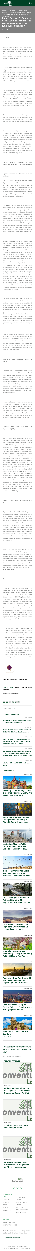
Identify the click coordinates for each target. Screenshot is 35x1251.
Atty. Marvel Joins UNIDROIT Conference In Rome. (17, 764)
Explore (6, 1202)
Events (5, 1207)
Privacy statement (22, 1246)
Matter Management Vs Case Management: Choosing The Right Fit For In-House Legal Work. (16, 821)
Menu (30, 3)
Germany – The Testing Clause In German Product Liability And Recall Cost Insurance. (17, 792)
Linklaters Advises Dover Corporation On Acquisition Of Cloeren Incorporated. (16, 1164)
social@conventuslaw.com (13, 1237)
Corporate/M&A (12, 10)
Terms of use (11, 1246)
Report (14, 708)
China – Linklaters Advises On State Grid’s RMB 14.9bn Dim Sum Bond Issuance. (17, 731)
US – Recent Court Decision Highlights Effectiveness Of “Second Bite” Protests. (15, 926)
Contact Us (7, 1210)
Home (4, 10)
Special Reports (22, 1212)
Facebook (21, 1188)
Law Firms (19, 1207)
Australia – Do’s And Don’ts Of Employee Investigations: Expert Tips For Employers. (17, 980)
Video (5, 1205)
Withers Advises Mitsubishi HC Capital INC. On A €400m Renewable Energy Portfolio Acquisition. (17, 1092)
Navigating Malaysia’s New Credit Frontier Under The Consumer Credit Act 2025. (15, 846)
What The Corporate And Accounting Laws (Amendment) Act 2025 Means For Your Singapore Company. (17, 954)
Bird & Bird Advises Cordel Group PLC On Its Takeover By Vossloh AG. (17, 721)
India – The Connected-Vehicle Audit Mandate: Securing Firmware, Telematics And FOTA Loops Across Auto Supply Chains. (17, 875)
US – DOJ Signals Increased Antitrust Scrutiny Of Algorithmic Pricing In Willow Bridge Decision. (16, 901)
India (20, 10)
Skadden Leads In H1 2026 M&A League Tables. (16, 1126)
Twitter (17, 1188)
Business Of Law (22, 1210)
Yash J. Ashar (8, 687)
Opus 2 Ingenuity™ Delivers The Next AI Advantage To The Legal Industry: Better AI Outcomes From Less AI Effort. (17, 742)
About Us (6, 1199)
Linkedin (13, 1188)
